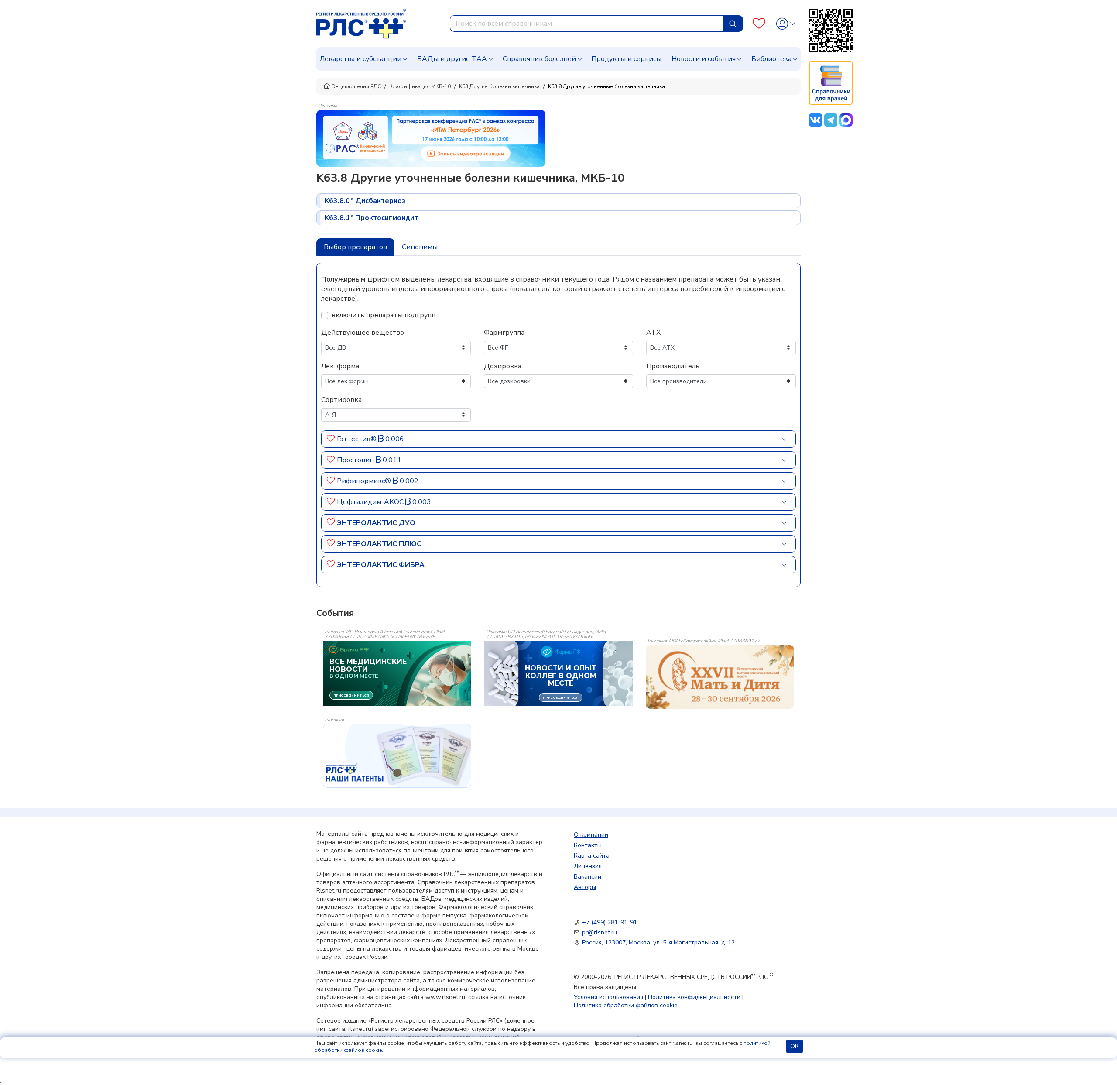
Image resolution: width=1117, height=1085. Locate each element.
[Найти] (733, 23)
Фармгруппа (504, 332)
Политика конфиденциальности (694, 997)
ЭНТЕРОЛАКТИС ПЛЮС (379, 544)
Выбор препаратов (355, 247)
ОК (794, 1046)
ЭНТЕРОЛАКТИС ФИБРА (381, 565)
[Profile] (786, 24)
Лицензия (588, 866)
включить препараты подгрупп (383, 315)
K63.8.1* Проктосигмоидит (371, 218)
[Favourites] (759, 24)
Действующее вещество (362, 332)
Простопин (356, 460)
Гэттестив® (357, 439)
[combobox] (586, 23)
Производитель (672, 366)
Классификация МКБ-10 (420, 86)
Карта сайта (592, 856)
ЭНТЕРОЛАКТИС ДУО (376, 523)
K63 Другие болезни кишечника (499, 86)
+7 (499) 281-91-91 (609, 922)
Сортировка (341, 400)
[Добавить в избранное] (331, 439)
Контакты (588, 845)
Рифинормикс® (365, 481)
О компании (591, 835)
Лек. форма (340, 366)
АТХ (653, 332)
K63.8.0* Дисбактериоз (365, 201)
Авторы (585, 887)
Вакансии (587, 876)
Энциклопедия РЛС (356, 86)
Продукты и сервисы (626, 59)
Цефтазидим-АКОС (371, 502)
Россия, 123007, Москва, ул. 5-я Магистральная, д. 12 (658, 942)
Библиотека (771, 59)
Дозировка (502, 366)
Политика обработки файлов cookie (626, 1005)
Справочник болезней (539, 59)
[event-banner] (720, 677)
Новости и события (704, 59)
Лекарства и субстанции (360, 59)
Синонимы (420, 247)
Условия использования (608, 997)
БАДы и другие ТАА (452, 59)
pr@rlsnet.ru (599, 932)
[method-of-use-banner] (430, 138)
